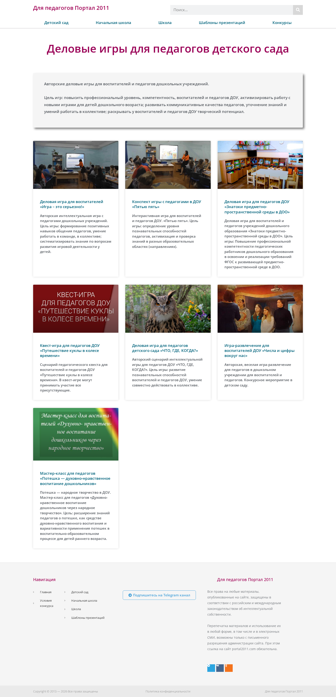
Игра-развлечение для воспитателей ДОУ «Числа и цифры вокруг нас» (259, 350)
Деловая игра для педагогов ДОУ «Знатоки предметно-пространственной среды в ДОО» (257, 206)
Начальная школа (113, 22)
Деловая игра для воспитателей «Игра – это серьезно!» (71, 204)
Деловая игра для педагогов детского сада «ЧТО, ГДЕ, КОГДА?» (165, 348)
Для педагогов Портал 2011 (71, 7)
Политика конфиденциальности (168, 691)
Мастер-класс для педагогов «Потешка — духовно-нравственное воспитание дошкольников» (75, 478)
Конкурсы (282, 22)
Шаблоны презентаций (222, 22)
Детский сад (56, 22)
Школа (165, 22)
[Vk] (220, 668)
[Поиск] (298, 10)
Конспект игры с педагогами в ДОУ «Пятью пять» (166, 204)
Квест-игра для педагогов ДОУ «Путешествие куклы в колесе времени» (70, 350)
